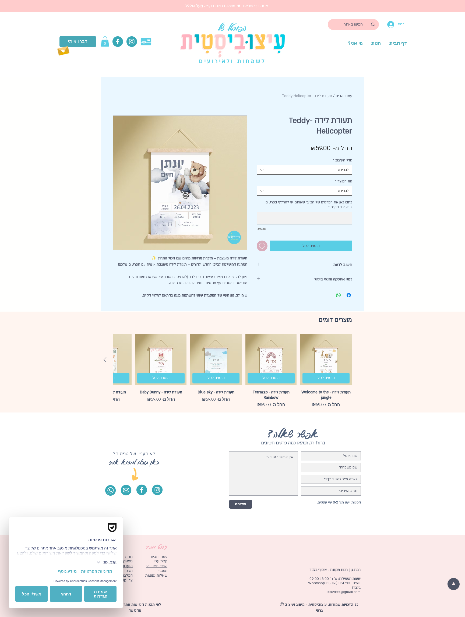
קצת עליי (160, 561)
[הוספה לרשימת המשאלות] (262, 246)
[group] (232, 371)
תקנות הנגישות (143, 604)
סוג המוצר (343, 181)
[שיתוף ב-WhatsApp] (338, 295)
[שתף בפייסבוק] (349, 295)
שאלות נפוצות (156, 575)
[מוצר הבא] (105, 359)
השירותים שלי (156, 566)
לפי (158, 604)
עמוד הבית (344, 95)
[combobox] (304, 170)
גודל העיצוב (342, 160)
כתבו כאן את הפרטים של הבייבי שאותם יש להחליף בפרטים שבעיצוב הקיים (309, 205)
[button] (105, 41)
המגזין (162, 570)
